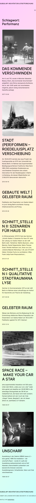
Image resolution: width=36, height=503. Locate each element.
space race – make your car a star (17, 374)
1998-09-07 (5, 476)
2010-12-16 (5, 324)
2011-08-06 (5, 297)
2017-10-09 (5, 94)
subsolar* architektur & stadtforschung (16, 3)
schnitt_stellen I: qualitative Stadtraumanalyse (17, 276)
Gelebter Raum (17, 307)
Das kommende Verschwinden (17, 70)
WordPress (11, 499)
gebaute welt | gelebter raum (17, 194)
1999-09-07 (5, 405)
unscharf (12, 451)
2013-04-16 (5, 181)
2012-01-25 (5, 258)
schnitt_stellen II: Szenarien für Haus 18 (17, 226)
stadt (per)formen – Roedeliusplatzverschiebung (18, 147)
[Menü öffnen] (35, 10)
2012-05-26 (5, 211)
